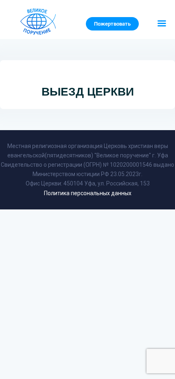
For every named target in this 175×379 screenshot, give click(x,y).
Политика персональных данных (87, 193)
